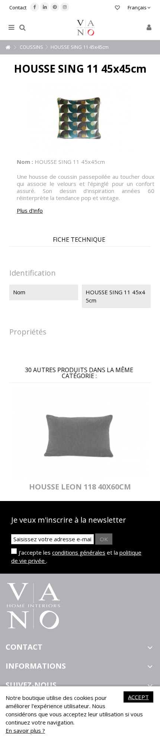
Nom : (25, 161)
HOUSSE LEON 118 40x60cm (80, 487)
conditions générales (78, 552)
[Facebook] (34, 7)
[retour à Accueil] (8, 47)
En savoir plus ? (25, 730)
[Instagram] (64, 7)
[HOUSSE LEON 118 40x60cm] (80, 433)
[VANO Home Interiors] (86, 27)
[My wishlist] (117, 8)
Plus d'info (30, 210)
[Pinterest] (54, 7)
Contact (17, 7)
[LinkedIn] (44, 6)
